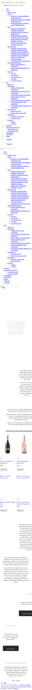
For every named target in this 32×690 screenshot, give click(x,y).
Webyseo (16, 688)
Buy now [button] (3, 469)
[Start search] (17, 286)
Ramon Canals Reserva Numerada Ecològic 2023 (23, 503)
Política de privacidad (20, 687)
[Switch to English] (17, 139)
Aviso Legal (12, 687)
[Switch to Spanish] (17, 144)
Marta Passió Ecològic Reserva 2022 (22, 462)
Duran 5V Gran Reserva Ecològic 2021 (6, 462)
